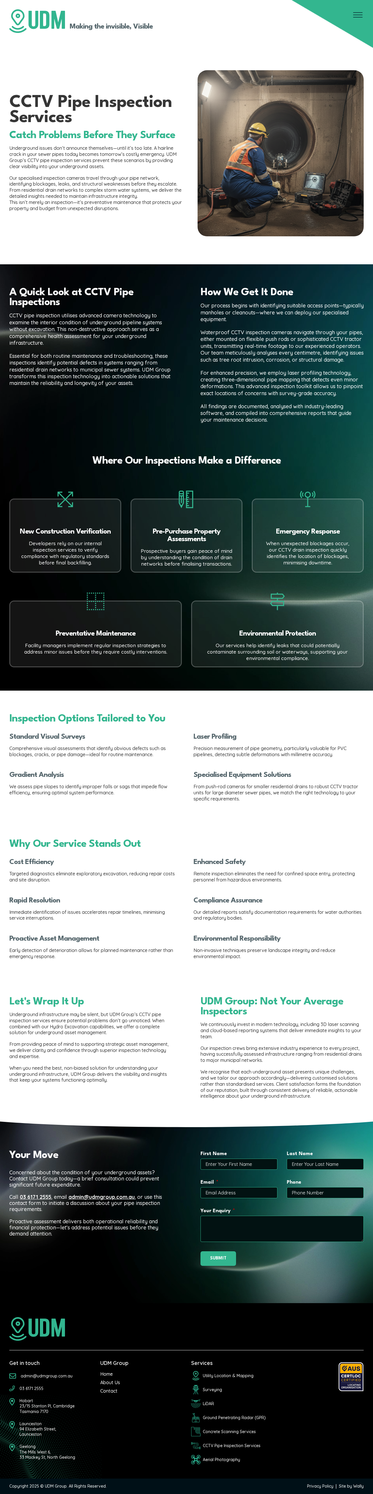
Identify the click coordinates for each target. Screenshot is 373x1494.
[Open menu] (358, 15)
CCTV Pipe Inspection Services (232, 1445)
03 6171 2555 (35, 1197)
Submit (218, 1258)
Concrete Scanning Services (229, 1431)
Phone (294, 1182)
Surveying (212, 1389)
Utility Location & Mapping (228, 1375)
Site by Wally (351, 1486)
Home (106, 1374)
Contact (108, 1391)
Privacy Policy (320, 1486)
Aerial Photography (221, 1459)
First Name (213, 1153)
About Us (110, 1382)
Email (207, 1182)
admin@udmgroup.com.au (101, 1197)
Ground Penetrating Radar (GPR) (234, 1417)
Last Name (300, 1153)
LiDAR (208, 1403)
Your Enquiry (215, 1210)
